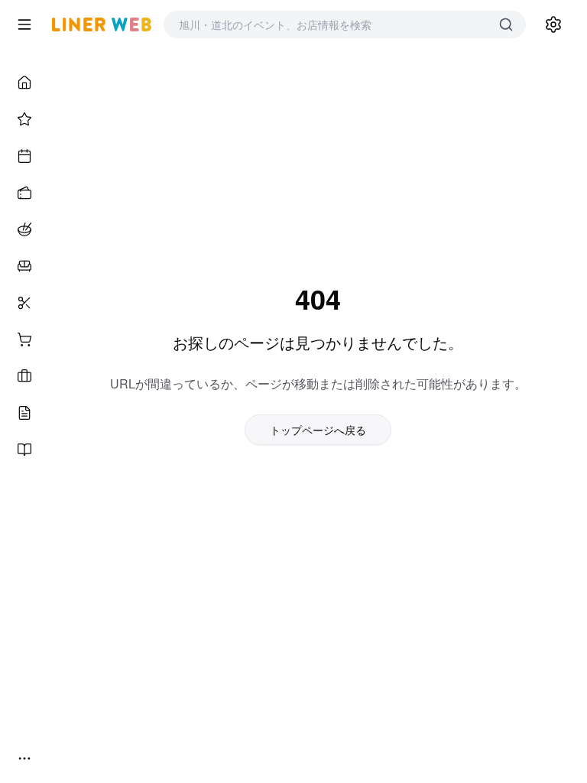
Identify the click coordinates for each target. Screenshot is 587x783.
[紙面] (24, 449)
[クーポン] (24, 192)
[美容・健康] (24, 302)
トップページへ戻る (318, 429)
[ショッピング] (24, 339)
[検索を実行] (506, 24)
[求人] (24, 376)
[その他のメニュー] (24, 758)
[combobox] (329, 24)
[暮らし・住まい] (24, 266)
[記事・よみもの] (24, 413)
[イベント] (24, 156)
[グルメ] (24, 229)
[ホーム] (24, 82)
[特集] (24, 119)
